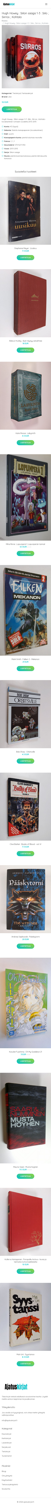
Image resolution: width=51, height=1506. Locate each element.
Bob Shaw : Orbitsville (25, 752)
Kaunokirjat (6, 1434)
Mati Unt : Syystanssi (25, 1354)
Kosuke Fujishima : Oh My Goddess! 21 (25, 1052)
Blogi (4, 1471)
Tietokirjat (16, 93)
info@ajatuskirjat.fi (9, 1420)
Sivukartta (6, 1489)
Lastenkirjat (7, 1443)
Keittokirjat (6, 1438)
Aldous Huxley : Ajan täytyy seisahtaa (25, 341)
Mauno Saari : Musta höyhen (25, 1167)
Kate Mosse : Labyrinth (25, 433)
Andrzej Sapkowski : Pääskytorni (26, 937)
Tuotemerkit (7, 1456)
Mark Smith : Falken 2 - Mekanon (25, 659)
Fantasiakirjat (27, 93)
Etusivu (4, 21)
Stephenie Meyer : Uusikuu (25, 248)
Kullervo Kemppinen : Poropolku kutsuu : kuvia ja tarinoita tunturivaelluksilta (25, 1260)
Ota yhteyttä (7, 1476)
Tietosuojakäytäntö (10, 1484)
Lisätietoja (12, 109)
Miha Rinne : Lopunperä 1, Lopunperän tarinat (25, 544)
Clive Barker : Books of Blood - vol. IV (25, 844)
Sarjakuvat (6, 1447)
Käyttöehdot (7, 1480)
